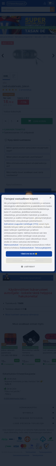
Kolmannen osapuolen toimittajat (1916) (21, 224)
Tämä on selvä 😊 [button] (29, 254)
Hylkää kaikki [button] (29, 260)
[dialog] (28, 233)
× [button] (50, 198)
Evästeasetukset (27, 248)
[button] (28, 266)
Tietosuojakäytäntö (43, 248)
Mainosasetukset (11, 245)
